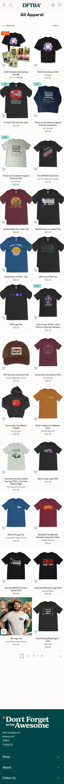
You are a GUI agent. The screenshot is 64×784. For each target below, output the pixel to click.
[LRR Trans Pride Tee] (48, 254)
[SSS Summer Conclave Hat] (16, 353)
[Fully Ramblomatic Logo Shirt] (48, 566)
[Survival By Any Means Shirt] (48, 353)
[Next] (54, 656)
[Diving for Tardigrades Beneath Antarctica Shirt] (48, 512)
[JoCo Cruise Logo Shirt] (48, 456)
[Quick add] (4, 65)
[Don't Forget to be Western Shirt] (48, 403)
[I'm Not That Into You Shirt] (16, 100)
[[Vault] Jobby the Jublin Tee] (16, 207)
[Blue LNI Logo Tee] (16, 512)
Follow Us (9, 778)
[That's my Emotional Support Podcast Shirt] (16, 154)
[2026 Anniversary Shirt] (48, 50)
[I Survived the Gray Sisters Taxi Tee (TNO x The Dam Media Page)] (16, 456)
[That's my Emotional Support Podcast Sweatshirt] (48, 100)
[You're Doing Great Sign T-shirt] (48, 616)
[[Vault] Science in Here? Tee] (48, 207)
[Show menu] (4, 5)
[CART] (59, 5)
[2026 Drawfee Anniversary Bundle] (16, 50)
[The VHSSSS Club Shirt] (48, 154)
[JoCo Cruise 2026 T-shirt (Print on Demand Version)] (48, 302)
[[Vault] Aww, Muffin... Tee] (16, 254)
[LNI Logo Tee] (16, 616)
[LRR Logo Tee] (16, 302)
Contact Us (7, 744)
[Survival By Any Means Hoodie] (16, 403)
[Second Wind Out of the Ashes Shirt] (16, 566)
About (6, 768)
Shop (6, 757)
